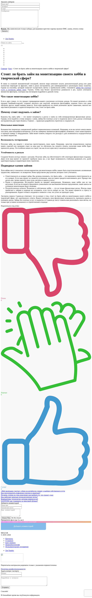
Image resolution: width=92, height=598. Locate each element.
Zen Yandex (9, 39)
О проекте (9, 541)
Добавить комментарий (23, 526)
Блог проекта (10, 543)
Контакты (9, 539)
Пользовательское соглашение (16, 547)
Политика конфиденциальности (13, 569)
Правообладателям (12, 545)
